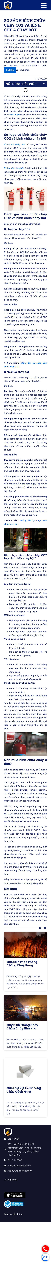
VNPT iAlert (13, 114)
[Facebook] (40, 928)
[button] (44, 83)
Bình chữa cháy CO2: (15, 144)
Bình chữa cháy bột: (14, 168)
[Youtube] (45, 928)
